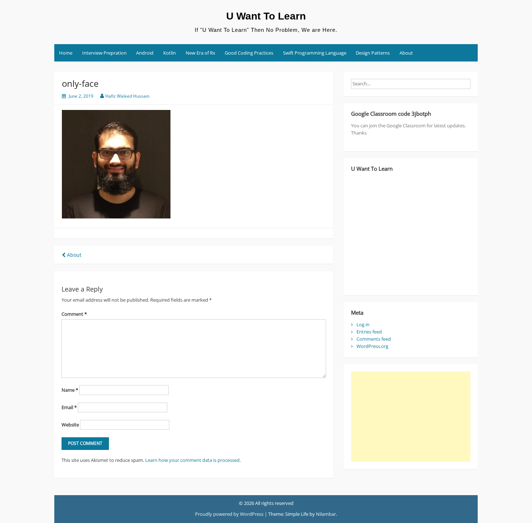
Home (65, 53)
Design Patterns (373, 53)
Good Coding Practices (249, 53)
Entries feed (369, 331)
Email (69, 407)
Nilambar (326, 514)
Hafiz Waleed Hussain (127, 96)
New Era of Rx (200, 53)
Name (70, 390)
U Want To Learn (266, 16)
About (406, 53)
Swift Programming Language (314, 53)
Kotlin (169, 53)
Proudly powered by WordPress (229, 514)
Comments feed (373, 339)
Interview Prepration (104, 53)
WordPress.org (372, 346)
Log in (363, 324)
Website (70, 424)
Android (144, 53)
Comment (74, 314)
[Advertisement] (410, 416)
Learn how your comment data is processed (192, 460)
